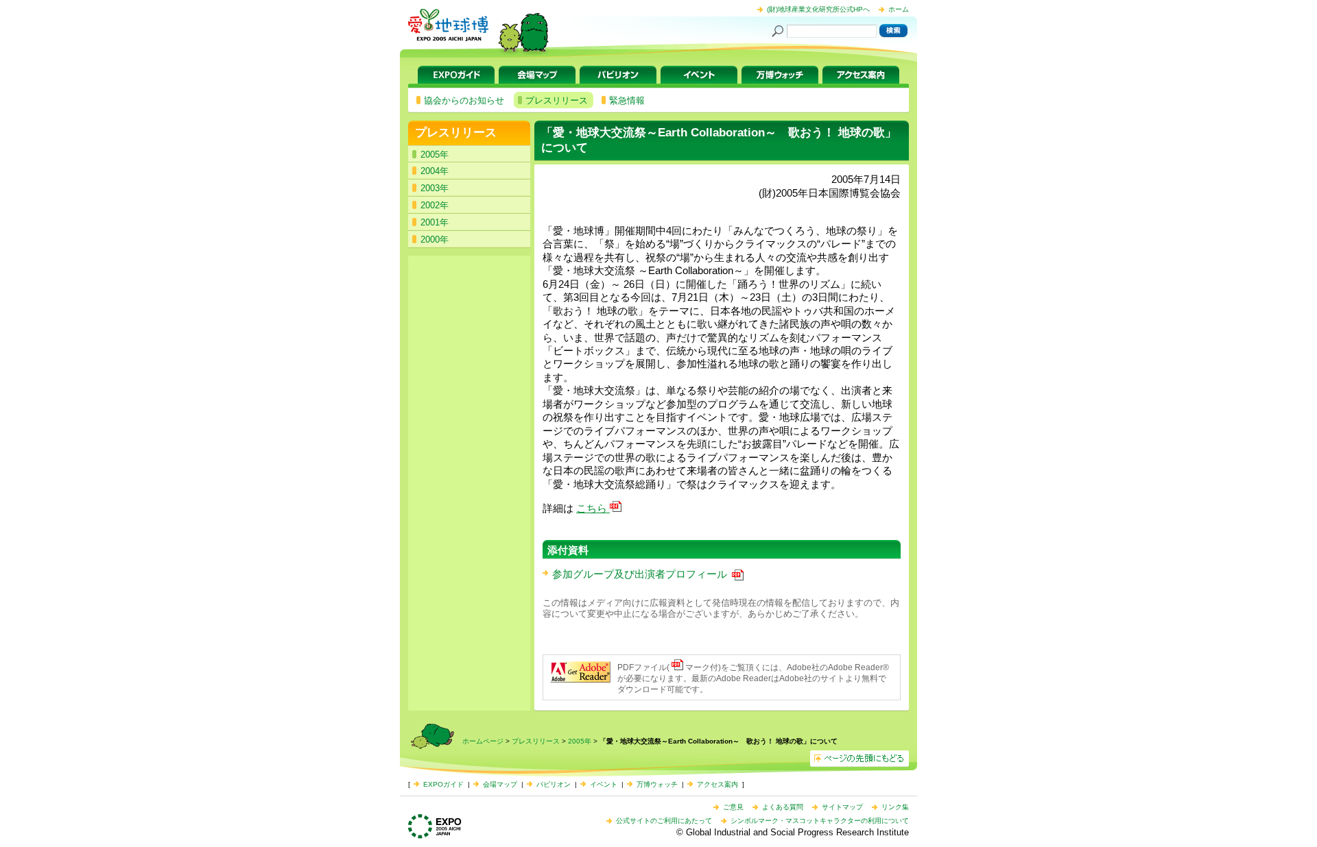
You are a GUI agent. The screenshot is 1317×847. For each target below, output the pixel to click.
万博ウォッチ (779, 75)
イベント (699, 75)
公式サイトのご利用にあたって (664, 820)
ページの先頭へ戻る (859, 758)
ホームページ (482, 741)
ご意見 (733, 807)
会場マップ (537, 75)
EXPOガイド (456, 75)
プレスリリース (456, 132)
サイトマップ (842, 807)
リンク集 (895, 807)
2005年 (579, 741)
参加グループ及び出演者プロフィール (641, 574)
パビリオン (618, 75)
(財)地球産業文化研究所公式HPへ (818, 9)
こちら (593, 508)
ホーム (898, 9)
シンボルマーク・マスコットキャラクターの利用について (820, 820)
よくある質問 (782, 807)
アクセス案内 (860, 75)
